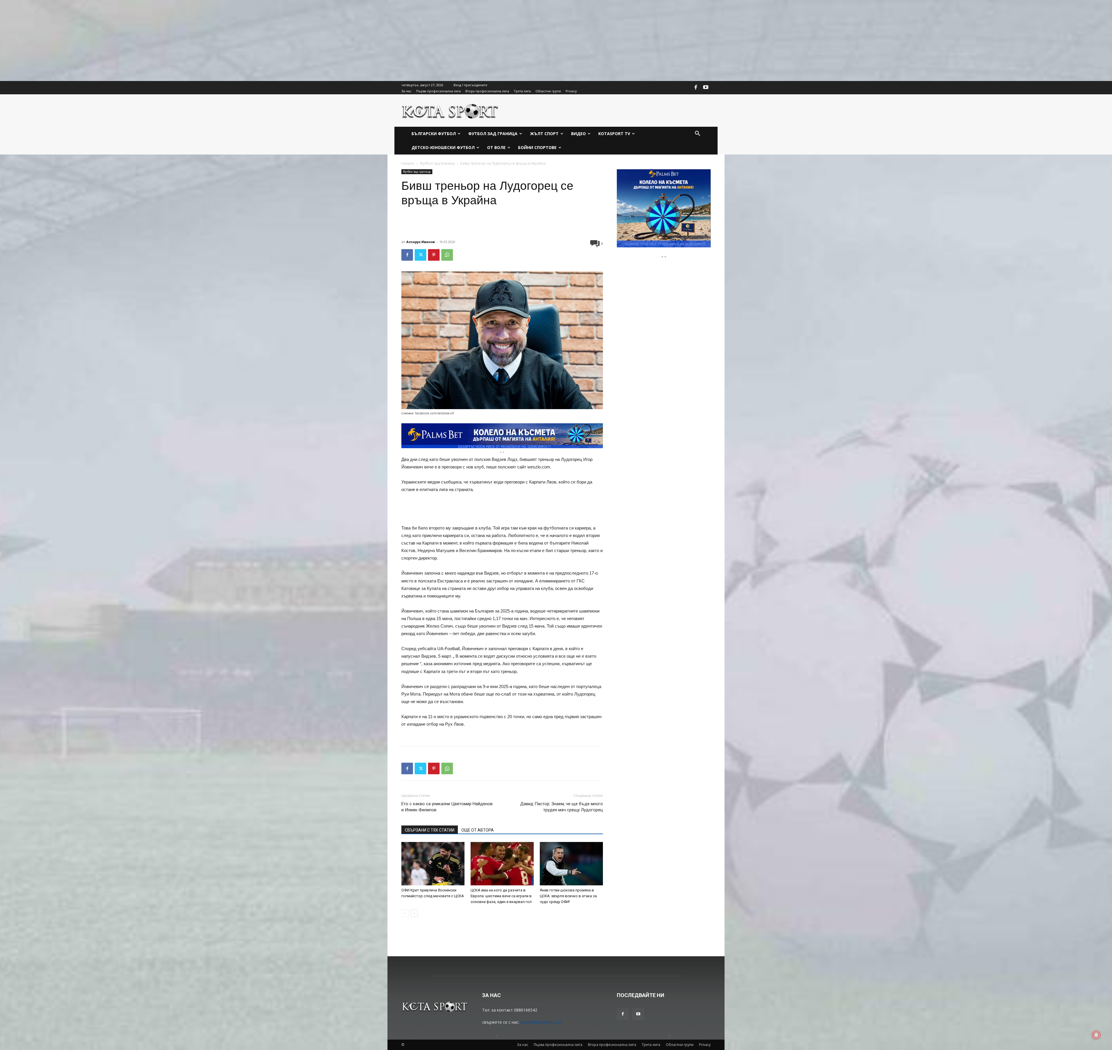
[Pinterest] (434, 255)
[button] (698, 134)
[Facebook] (696, 88)
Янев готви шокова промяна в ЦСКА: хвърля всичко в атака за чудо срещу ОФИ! (568, 896)
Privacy (705, 1044)
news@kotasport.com (541, 1022)
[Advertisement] (174, 40)
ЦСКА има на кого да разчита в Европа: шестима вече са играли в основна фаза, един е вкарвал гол (501, 896)
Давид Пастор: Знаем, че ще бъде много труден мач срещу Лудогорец (561, 806)
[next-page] (414, 913)
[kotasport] (450, 110)
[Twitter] (420, 255)
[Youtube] (706, 88)
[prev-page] (405, 913)
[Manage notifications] (1096, 1035)
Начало (407, 163)
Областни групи (680, 1044)
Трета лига (651, 1044)
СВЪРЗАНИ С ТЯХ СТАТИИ (429, 830)
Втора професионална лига (612, 1044)
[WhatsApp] (447, 255)
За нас (522, 1044)
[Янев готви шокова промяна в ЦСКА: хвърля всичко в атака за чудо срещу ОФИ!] (571, 863)
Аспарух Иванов (420, 242)
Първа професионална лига (558, 1044)
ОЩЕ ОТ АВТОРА (477, 830)
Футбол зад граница (437, 163)
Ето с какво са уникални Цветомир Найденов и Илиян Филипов (447, 806)
